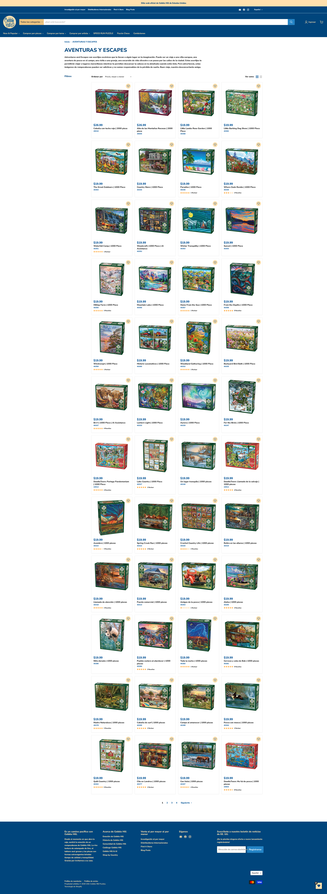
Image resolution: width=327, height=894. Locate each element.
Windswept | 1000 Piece (105, 363)
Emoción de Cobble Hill (113, 836)
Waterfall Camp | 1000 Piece (107, 246)
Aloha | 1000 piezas (233, 602)
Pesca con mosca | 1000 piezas (239, 722)
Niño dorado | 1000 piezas (106, 661)
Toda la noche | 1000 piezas (193, 661)
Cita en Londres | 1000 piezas (151, 781)
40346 (182, 190)
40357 (182, 307)
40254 (182, 605)
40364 (96, 190)
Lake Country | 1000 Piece (149, 481)
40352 (139, 251)
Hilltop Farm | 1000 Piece (106, 305)
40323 (96, 546)
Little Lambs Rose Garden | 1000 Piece (196, 130)
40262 (96, 784)
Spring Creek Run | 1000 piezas (152, 543)
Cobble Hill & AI (110, 851)
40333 (139, 425)
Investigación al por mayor (75, 10)
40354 (226, 249)
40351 (96, 249)
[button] (128, 86)
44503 (226, 787)
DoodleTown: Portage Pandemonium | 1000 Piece (111, 483)
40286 (96, 663)
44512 (226, 487)
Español (257, 9)
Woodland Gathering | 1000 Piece (196, 363)
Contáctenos (139, 33)
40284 (139, 666)
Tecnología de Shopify (73, 886)
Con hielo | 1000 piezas (191, 781)
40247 (226, 425)
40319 (226, 546)
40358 (226, 307)
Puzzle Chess (123, 33)
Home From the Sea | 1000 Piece (196, 305)
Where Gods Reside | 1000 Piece (240, 187)
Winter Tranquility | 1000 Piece (195, 246)
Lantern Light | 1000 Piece (150, 422)
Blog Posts (130, 10)
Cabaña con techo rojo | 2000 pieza (110, 128)
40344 (139, 190)
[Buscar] (291, 22)
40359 (96, 366)
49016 (96, 131)
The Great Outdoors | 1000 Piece (109, 187)
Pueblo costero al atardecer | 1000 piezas (153, 662)
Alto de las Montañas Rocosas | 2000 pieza (155, 130)
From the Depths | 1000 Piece (238, 305)
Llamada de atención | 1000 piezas (110, 602)
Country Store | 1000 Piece (150, 187)
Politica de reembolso (73, 881)
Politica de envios (91, 881)
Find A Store (119, 10)
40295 (226, 605)
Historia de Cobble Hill (113, 840)
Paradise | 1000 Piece (190, 187)
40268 (182, 725)
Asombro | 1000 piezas (105, 543)
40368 (182, 134)
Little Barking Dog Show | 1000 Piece (242, 128)
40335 (226, 366)
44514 (96, 487)
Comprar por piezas (32, 33)
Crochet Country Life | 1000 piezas (197, 543)
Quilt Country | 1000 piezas (107, 781)
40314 (139, 605)
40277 (139, 784)
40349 (226, 190)
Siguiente (185, 802)
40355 (96, 307)
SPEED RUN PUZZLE (103, 33)
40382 (226, 131)
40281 (226, 663)
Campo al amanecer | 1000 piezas (196, 722)
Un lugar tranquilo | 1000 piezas (196, 481)
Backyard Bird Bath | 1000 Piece (239, 363)
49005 (139, 134)
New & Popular (10, 33)
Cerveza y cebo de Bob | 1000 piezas (241, 661)
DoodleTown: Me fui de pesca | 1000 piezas (241, 783)
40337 (96, 425)
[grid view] (257, 77)
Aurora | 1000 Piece (190, 422)
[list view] (260, 77)
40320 (182, 546)
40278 (96, 725)
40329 (182, 425)
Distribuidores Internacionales (99, 10)
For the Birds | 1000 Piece (236, 422)
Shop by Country (110, 855)
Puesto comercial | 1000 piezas (152, 602)
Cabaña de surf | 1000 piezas (151, 722)
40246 (182, 484)
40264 (226, 725)
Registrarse (255, 849)
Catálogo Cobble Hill (112, 847)
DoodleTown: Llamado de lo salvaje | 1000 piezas (241, 483)
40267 (182, 784)
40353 (182, 249)
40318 (96, 605)
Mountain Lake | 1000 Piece (150, 305)
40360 (139, 366)
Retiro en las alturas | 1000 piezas (240, 543)
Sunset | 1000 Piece (233, 246)
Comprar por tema (56, 33)
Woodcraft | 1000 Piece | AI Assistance (150, 247)
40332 (182, 366)
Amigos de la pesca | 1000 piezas (196, 602)
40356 (139, 307)
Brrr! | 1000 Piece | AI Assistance (109, 422)
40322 (139, 546)
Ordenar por (97, 77)
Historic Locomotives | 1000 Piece (153, 363)
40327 (139, 484)
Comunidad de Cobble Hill (114, 844)
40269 (139, 725)
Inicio (67, 42)
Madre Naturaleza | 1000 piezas (109, 722)
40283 (182, 663)
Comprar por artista (79, 33)
